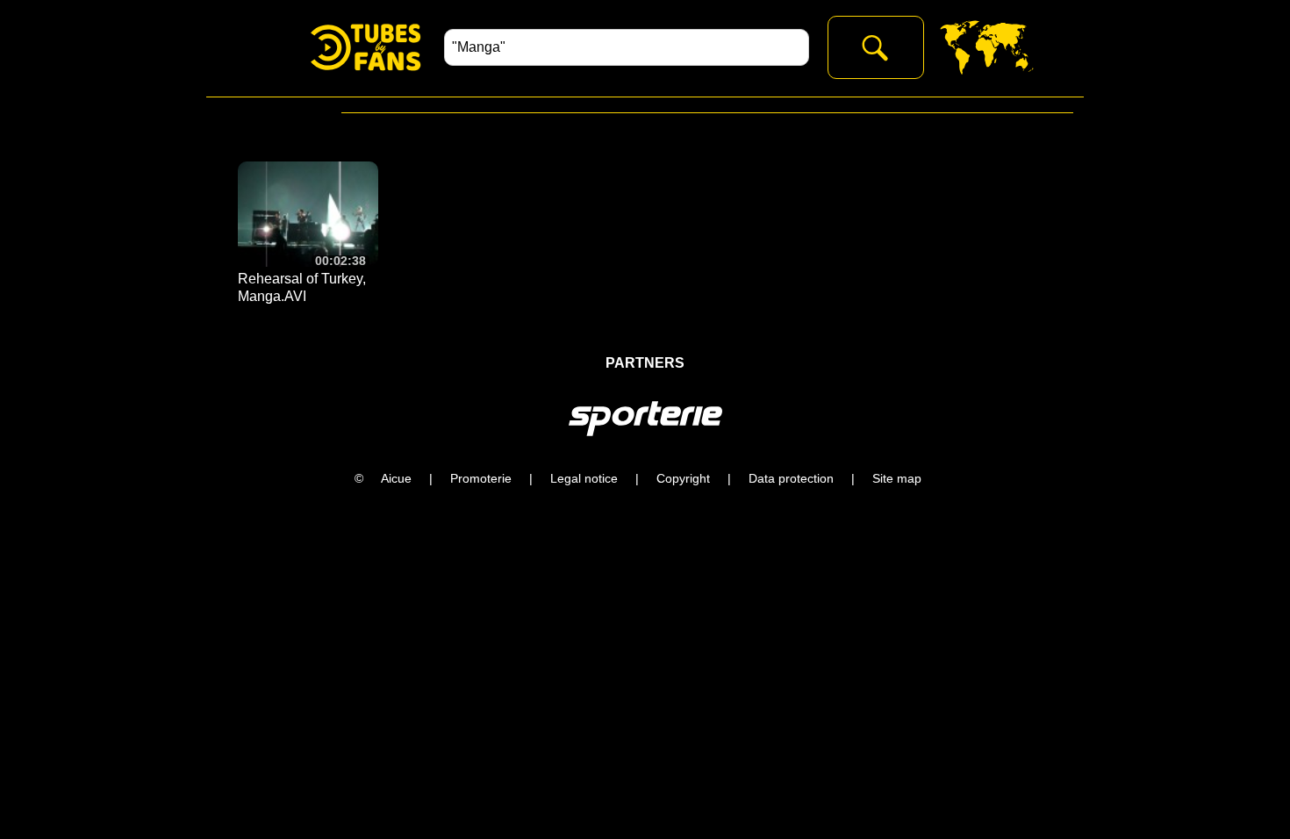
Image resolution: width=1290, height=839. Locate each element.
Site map (896, 478)
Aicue (396, 478)
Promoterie (481, 478)
